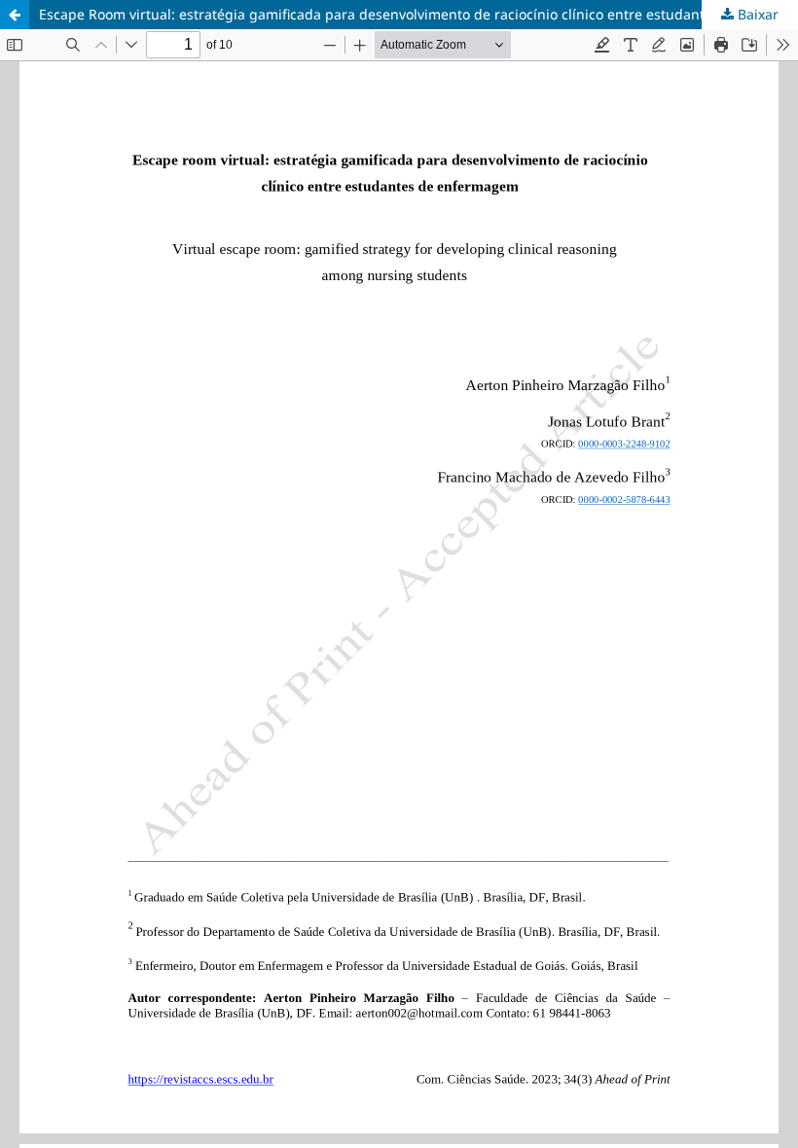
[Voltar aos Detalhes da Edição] (14, 14)
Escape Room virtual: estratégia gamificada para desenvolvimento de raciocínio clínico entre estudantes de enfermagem (418, 14)
